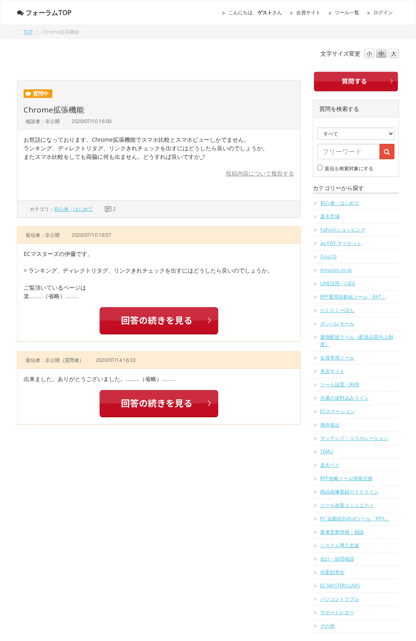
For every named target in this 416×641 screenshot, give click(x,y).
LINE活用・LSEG (337, 283)
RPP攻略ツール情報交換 (346, 478)
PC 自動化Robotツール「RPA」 (355, 518)
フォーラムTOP (49, 12)
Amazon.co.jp (336, 269)
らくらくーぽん (337, 310)
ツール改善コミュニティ (347, 505)
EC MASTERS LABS (340, 585)
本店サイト (332, 371)
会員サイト (308, 12)
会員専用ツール (337, 357)
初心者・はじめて (73, 209)
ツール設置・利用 (339, 384)
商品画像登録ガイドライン (349, 491)
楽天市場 (330, 216)
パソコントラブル (339, 599)
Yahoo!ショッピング (343, 229)
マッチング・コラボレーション (354, 438)
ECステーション (337, 411)
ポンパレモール (337, 323)
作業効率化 (332, 572)
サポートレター (337, 612)
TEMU (326, 451)
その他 (327, 625)
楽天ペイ (330, 464)
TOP (28, 31)
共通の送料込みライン (344, 397)
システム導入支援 (339, 545)
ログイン (383, 12)
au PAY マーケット (341, 243)
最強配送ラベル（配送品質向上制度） (356, 340)
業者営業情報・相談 (342, 531)
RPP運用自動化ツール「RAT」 (353, 296)
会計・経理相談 (337, 558)
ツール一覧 (347, 12)
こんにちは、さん (255, 12)
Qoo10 (328, 256)
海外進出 (330, 424)
